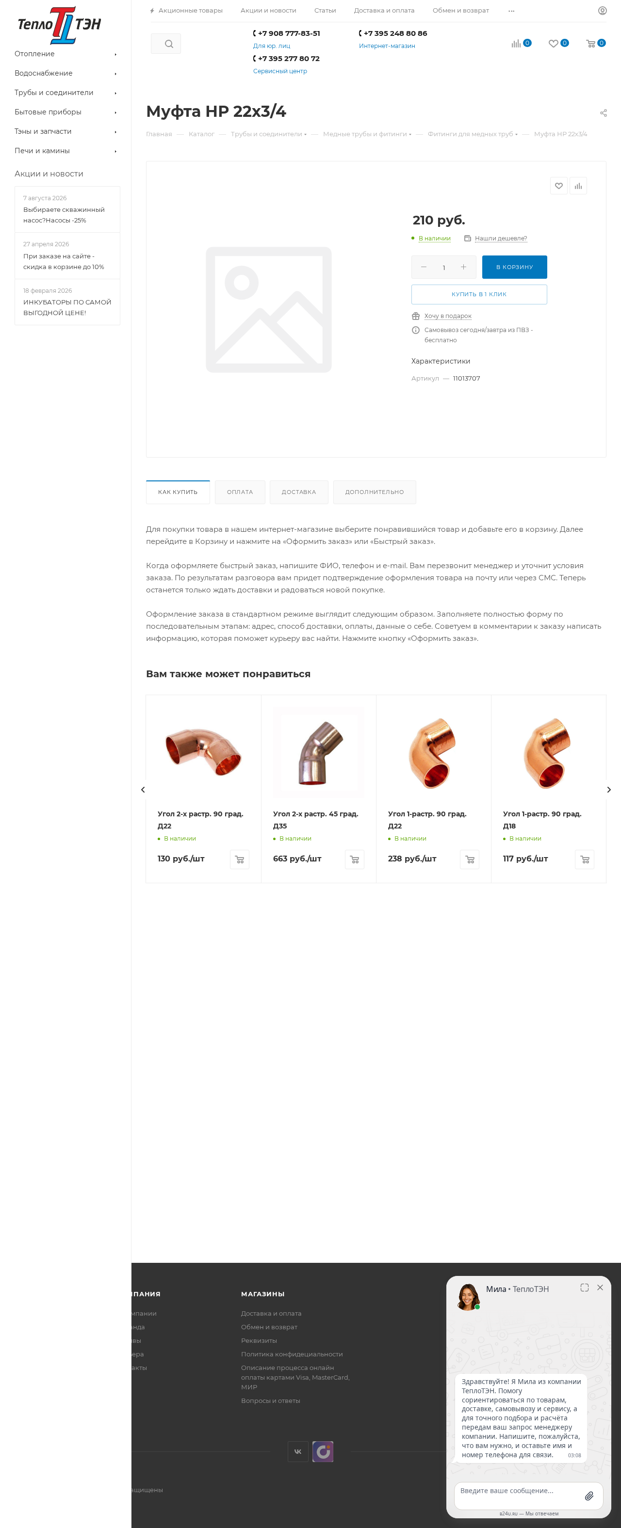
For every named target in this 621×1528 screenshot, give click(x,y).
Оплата (240, 492)
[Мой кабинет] (602, 11)
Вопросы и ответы (270, 1400)
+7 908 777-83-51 (289, 33)
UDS (322, 1451)
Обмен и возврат (269, 1327)
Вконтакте (298, 1451)
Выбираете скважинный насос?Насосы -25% (64, 215)
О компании (136, 1313)
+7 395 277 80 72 (289, 58)
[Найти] (169, 43)
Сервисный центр (280, 71)
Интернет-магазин (387, 45)
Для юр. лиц (271, 45)
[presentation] (143, 789)
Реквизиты (259, 1340)
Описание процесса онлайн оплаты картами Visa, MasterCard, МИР (295, 1377)
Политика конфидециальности (292, 1354)
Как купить (178, 492)
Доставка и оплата (271, 1313)
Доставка (299, 492)
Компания (138, 1294)
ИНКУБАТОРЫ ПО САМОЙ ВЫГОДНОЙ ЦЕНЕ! (67, 307)
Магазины (262, 1294)
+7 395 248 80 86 (395, 33)
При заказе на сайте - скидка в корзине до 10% (63, 261)
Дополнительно (374, 492)
